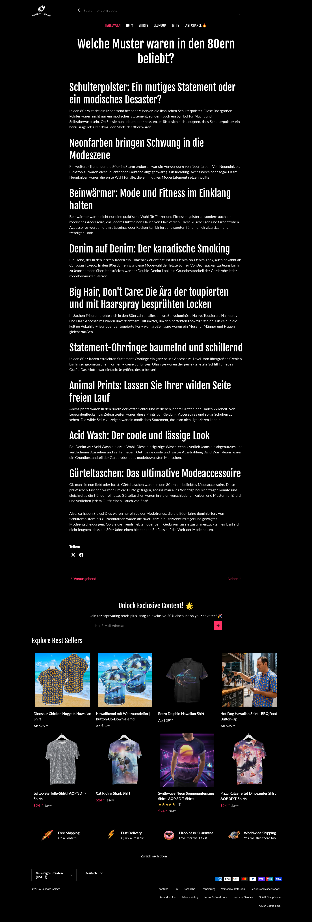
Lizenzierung (207, 888)
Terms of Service (243, 897)
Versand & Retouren (233, 888)
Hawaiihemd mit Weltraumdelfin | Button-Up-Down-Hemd (123, 716)
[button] (278, 11)
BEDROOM (159, 25)
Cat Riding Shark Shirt (113, 793)
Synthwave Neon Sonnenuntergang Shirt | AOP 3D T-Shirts (186, 796)
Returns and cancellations (266, 888)
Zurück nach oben (154, 856)
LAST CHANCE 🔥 (196, 25)
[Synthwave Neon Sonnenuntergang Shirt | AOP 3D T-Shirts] (187, 760)
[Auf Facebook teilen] (81, 555)
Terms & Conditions (216, 897)
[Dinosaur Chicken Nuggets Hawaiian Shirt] (63, 680)
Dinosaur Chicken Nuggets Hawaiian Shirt (62, 716)
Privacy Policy (189, 897)
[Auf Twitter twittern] (73, 555)
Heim (129, 25)
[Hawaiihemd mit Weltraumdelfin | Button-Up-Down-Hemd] (125, 680)
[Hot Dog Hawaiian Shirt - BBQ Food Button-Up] (249, 680)
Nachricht (189, 888)
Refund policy (167, 897)
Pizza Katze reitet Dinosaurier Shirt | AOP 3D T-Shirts (249, 796)
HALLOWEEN (113, 25)
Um (176, 888)
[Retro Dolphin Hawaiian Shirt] (187, 680)
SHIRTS (143, 25)
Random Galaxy (51, 888)
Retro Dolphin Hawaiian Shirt (181, 713)
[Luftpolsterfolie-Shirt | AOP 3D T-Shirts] (63, 760)
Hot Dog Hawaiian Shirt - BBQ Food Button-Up (248, 716)
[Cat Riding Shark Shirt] (125, 760)
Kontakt (163, 888)
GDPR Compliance (270, 897)
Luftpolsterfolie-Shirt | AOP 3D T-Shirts (60, 796)
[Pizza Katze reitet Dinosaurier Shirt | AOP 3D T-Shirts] (249, 760)
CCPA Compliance (270, 905)
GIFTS (175, 25)
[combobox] (157, 10)
